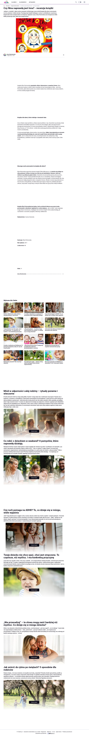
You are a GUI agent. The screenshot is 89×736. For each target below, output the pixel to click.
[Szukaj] (76, 2)
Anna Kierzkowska (11, 54)
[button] (79, 2)
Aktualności (32, 2)
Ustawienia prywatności (40, 733)
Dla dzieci (14, 2)
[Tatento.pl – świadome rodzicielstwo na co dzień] (8, 2)
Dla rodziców (22, 2)
